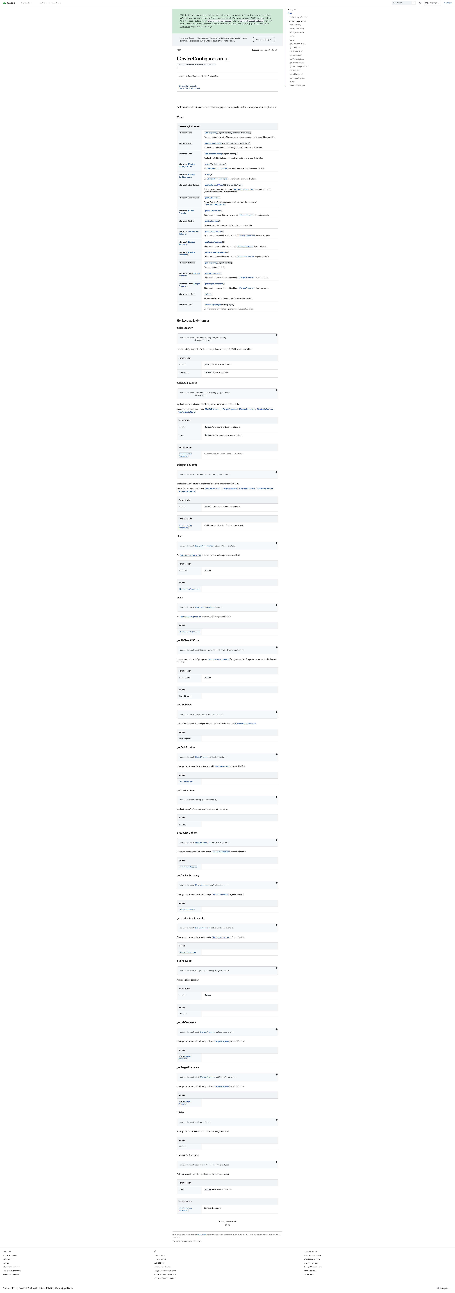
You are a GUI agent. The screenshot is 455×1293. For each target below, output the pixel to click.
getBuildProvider (213, 210)
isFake (208, 294)
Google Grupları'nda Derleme (165, 1274)
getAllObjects (211, 198)
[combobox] (404, 3)
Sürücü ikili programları (11, 1274)
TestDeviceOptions (246, 236)
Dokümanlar (25, 3)
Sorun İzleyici (309, 1274)
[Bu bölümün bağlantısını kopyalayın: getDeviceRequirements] (206, 918)
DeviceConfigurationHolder (189, 88)
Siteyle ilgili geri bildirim (64, 1288)
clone (207, 164)
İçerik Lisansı (201, 1235)
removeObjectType (213, 304)
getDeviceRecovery (213, 242)
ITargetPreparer (246, 277)
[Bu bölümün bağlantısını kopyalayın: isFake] (186, 1112)
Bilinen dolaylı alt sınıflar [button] (189, 87)
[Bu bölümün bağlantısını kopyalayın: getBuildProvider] (198, 747)
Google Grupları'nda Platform (165, 1271)
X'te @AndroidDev (161, 1259)
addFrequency (211, 133)
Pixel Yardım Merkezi (312, 1259)
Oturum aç (448, 3)
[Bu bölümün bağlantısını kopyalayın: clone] (185, 536)
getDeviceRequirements (215, 252)
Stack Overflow (310, 1271)
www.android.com (311, 1263)
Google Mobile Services (313, 1267)
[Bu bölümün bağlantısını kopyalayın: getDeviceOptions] (200, 833)
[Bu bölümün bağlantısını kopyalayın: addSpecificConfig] (199, 383)
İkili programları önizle (11, 1267)
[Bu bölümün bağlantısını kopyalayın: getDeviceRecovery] (201, 875)
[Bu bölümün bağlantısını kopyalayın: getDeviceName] (197, 790)
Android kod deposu (10, 1255)
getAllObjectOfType (214, 185)
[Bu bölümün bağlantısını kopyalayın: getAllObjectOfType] (202, 640)
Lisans (43, 1288)
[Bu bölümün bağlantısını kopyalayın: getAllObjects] (194, 704)
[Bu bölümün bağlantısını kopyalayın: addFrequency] (195, 328)
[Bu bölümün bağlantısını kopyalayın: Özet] (186, 117)
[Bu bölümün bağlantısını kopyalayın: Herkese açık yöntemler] (211, 320)
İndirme (6, 1263)
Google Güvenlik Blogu (162, 1267)
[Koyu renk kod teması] (276, 335)
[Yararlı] (273, 50)
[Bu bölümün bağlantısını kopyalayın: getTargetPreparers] (201, 1067)
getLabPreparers (212, 273)
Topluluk (22, 1288)
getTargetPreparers (214, 284)
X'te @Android (159, 1255)
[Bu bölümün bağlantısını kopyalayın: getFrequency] (194, 961)
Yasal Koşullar (33, 1288)
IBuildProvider (186, 211)
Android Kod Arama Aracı (49, 3)
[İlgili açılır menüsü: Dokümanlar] (33, 3)
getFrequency (211, 263)
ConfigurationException (185, 455)
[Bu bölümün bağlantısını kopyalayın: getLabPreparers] (198, 1022)
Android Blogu (159, 1263)
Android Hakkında (9, 1288)
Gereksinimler (8, 1259)
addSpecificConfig (213, 143)
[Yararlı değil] (276, 50)
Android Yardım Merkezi (313, 1255)
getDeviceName (211, 221)
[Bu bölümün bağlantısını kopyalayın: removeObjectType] (201, 1155)
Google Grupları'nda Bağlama (165, 1278)
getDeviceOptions (213, 231)
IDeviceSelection (187, 253)
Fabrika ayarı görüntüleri (12, 1271)
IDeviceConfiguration (187, 165)
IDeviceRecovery (245, 246)
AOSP (179, 50)
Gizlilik (50, 1288)
